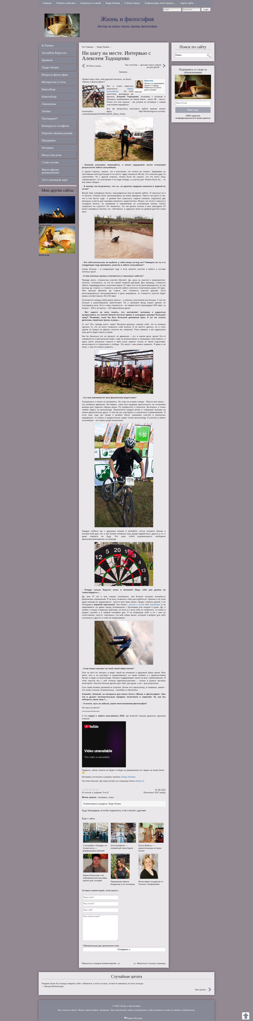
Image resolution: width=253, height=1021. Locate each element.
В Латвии (47, 45)
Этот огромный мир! (55, 179)
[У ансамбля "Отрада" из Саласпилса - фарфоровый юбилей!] (95, 833)
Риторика (48, 147)
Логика (46, 111)
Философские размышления (50, 171)
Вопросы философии (55, 74)
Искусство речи (51, 155)
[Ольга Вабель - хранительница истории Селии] (151, 833)
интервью (102, 797)
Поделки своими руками (57, 133)
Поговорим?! (50, 118)
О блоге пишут (132, 3)
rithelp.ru (139, 781)
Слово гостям (50, 162)
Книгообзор (49, 96)
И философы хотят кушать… (160, 3)
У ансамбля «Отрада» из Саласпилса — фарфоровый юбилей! (95, 848)
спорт (111, 797)
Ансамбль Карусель (54, 52)
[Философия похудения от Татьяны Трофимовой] (151, 866)
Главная (47, 3)
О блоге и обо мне (66, 3)
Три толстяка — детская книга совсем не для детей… (143, 66)
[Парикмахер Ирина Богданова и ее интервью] (123, 866)
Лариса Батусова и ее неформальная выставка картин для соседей (95, 878)
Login (205, 9)
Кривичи (47, 60)
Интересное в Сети (53, 82)
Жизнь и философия (127, 18)
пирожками (155, 604)
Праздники (48, 140)
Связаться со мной (90, 3)
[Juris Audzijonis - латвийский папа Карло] (123, 833)
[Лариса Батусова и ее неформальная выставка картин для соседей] (95, 863)
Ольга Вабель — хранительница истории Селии (149, 848)
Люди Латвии (112, 3)
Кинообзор (48, 89)
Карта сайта (187, 3)
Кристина (148, 81)
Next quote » (201, 989)
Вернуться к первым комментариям (99, 963)
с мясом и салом (136, 604)
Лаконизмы (49, 103)
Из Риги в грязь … (95, 66)
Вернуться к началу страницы (151, 963)
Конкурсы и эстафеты (55, 125)
